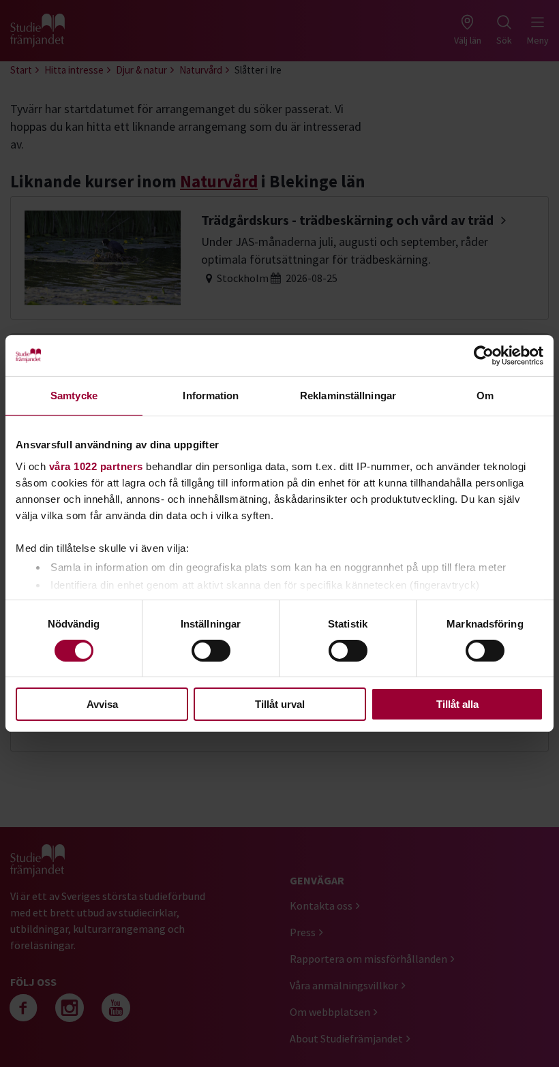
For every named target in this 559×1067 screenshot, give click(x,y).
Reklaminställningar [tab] (348, 395)
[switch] (211, 651)
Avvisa (102, 704)
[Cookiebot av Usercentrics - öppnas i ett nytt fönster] (483, 355)
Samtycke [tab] (73, 395)
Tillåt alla (457, 704)
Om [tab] (485, 395)
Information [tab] (211, 395)
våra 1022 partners (96, 465)
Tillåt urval (280, 704)
